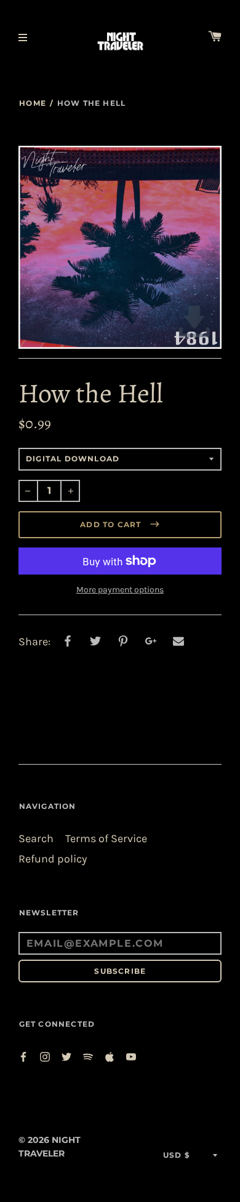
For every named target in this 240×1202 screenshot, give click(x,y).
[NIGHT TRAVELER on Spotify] (88, 1056)
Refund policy (52, 859)
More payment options (120, 589)
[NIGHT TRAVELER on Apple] (109, 1056)
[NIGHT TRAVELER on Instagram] (45, 1056)
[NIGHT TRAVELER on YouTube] (131, 1056)
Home (32, 103)
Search (36, 838)
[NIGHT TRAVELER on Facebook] (23, 1056)
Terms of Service (106, 838)
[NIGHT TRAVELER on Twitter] (66, 1056)
